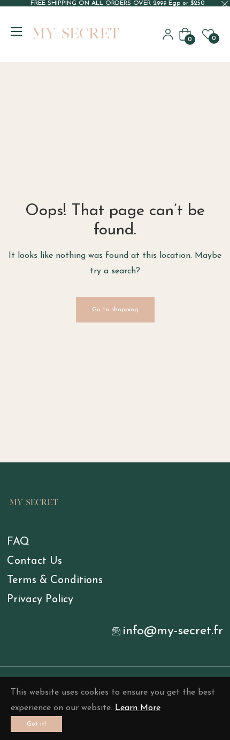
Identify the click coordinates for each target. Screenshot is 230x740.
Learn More (137, 708)
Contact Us (34, 561)
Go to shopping (115, 309)
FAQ (18, 542)
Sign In (168, 34)
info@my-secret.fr (172, 631)
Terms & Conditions (55, 580)
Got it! (36, 724)
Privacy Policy (40, 599)
